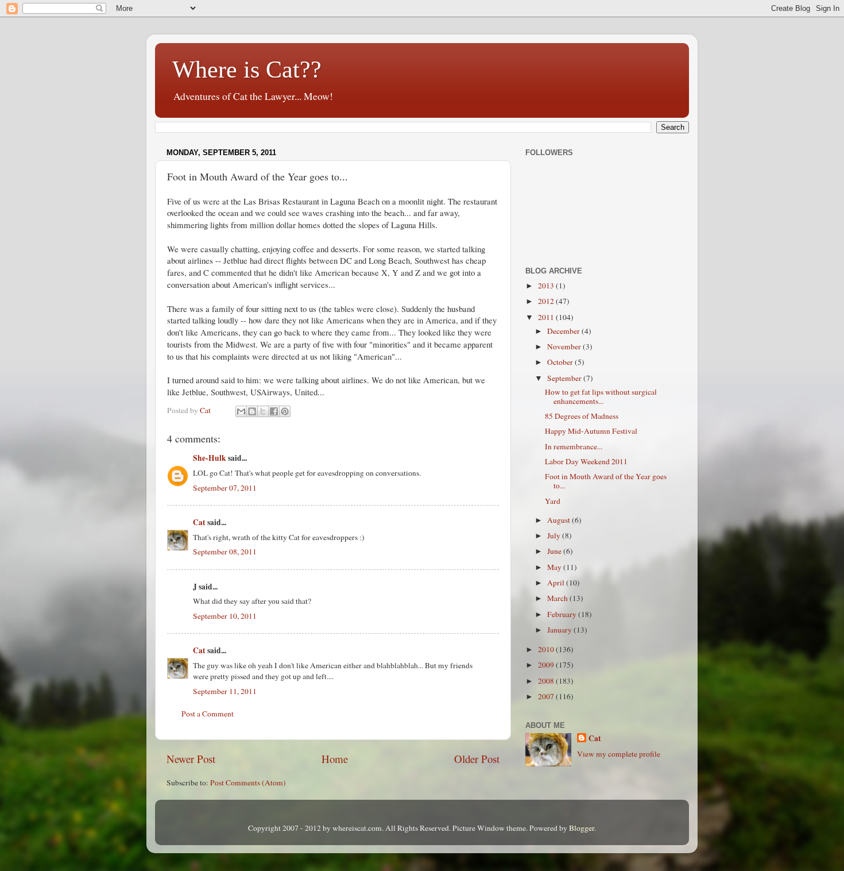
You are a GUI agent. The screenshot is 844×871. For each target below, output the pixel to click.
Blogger (581, 828)
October (561, 362)
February (562, 614)
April (556, 582)
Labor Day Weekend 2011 (586, 461)
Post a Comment (207, 713)
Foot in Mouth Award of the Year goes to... (606, 481)
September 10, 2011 (225, 616)
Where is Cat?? (247, 69)
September (565, 378)
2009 (547, 665)
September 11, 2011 (225, 691)
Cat (199, 522)
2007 (547, 696)
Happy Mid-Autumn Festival (591, 431)
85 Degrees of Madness (581, 416)
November (565, 346)
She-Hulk (209, 458)
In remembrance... (573, 446)
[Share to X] (263, 411)
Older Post (477, 758)
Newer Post (191, 758)
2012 (547, 301)
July (554, 535)
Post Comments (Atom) (248, 782)
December (564, 331)
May (555, 567)
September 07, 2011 (225, 488)
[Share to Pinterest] (285, 411)
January (560, 630)
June (555, 551)
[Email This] (241, 411)
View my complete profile (618, 754)
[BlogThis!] (252, 411)
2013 (547, 285)
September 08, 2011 (225, 551)
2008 (547, 681)
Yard (552, 501)
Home (335, 758)
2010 (547, 649)
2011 (547, 317)
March (558, 598)
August (559, 520)
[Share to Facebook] (274, 411)
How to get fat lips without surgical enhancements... (601, 396)
